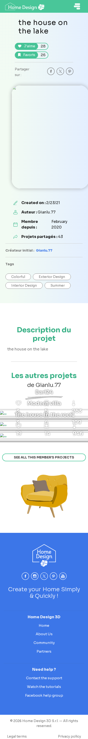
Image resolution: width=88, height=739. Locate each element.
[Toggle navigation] (77, 6)
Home (44, 625)
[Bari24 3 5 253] (3, 413)
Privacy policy (69, 736)
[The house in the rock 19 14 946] (3, 436)
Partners (44, 651)
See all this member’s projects (44, 457)
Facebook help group (44, 695)
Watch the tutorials (44, 686)
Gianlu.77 (44, 250)
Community (44, 642)
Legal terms (17, 736)
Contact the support (44, 678)
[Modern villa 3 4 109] (3, 424)
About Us (44, 634)
